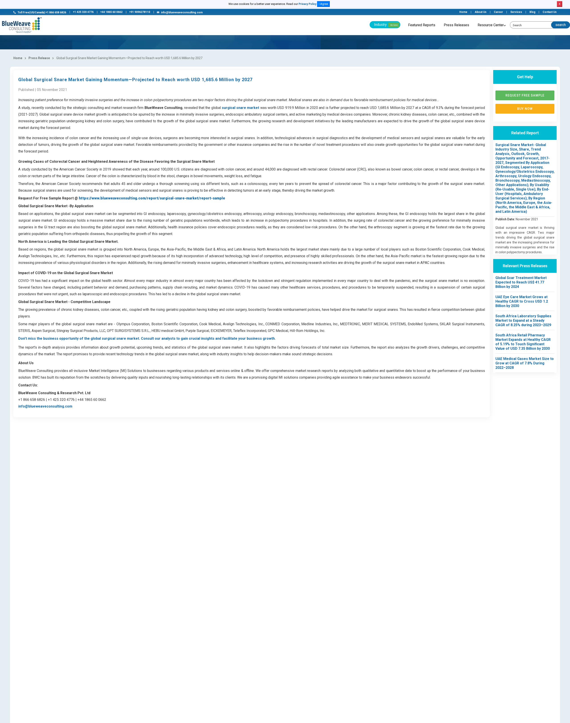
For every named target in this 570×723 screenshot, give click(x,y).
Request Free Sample (524, 95)
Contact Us (550, 12)
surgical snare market (240, 108)
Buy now (525, 108)
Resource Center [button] (491, 25)
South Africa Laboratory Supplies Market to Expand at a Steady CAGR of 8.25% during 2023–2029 (523, 320)
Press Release (39, 58)
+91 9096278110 (139, 12)
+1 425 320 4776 (83, 12)
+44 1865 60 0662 (111, 12)
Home (463, 12)
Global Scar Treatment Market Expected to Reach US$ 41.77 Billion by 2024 (521, 282)
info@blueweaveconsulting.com (182, 12)
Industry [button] (386, 24)
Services (516, 12)
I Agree (323, 4)
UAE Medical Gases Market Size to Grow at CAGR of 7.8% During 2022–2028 (524, 363)
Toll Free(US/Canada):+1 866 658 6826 (42, 12)
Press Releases (456, 25)
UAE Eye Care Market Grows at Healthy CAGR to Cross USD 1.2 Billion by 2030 (521, 301)
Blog (532, 12)
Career (498, 12)
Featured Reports (421, 25)
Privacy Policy (307, 4)
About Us (481, 12)
